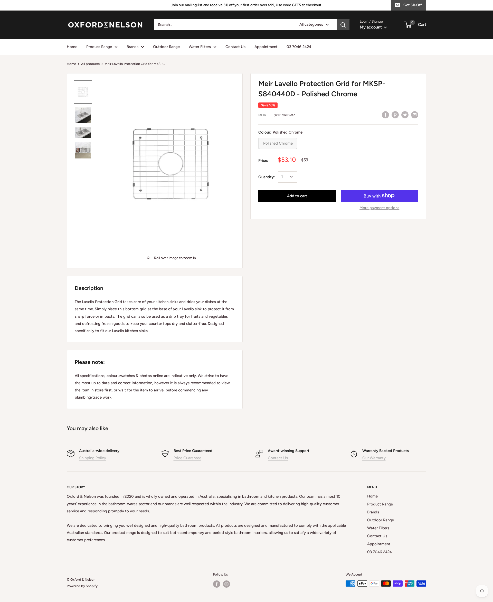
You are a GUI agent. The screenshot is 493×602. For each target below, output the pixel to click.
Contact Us (235, 46)
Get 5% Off (412, 5)
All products (90, 64)
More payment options (379, 207)
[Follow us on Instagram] (226, 584)
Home (72, 46)
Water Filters (200, 46)
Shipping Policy (92, 458)
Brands (132, 46)
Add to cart (297, 195)
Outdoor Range (166, 46)
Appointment (266, 46)
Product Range (99, 46)
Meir (262, 115)
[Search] (343, 24)
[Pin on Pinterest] (395, 114)
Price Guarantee (187, 458)
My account (371, 27)
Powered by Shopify (82, 586)
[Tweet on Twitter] (405, 114)
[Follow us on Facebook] (216, 584)
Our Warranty (374, 458)
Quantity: (266, 176)
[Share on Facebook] (385, 114)
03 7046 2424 (299, 46)
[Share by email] (414, 114)
